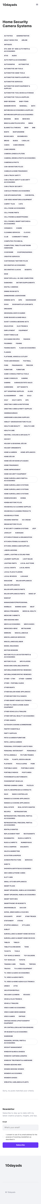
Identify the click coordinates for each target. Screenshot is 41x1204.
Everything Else (11, 335)
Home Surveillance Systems (16, 485)
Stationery (9, 921)
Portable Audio (10, 768)
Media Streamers (11, 611)
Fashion (26, 339)
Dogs (6, 304)
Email (5, 1122)
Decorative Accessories (14, 265)
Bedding (7, 119)
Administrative (22, 36)
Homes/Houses (10, 498)
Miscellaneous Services (14, 637)
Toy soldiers (29, 955)
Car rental (29, 195)
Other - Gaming (25, 679)
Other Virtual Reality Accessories (19, 716)
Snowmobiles (10, 908)
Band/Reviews (10, 106)
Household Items (11, 515)
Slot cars (8, 877)
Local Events (10, 568)
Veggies (26, 994)
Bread (6, 140)
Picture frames (27, 755)
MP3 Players (25, 661)
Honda (23, 498)
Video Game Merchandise (15, 1012)
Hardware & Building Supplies (16, 417)
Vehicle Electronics (13, 999)
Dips (20, 300)
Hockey (7, 439)
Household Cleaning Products (17, 511)
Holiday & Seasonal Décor (15, 443)
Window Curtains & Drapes (15, 1056)
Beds (17, 119)
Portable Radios (11, 772)
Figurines (8, 343)
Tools (17, 951)
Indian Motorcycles (13, 524)
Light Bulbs (28, 559)
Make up (32, 594)
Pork (33, 764)
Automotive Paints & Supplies (16, 77)
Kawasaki (19, 533)
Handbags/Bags (10, 413)
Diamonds (8, 283)
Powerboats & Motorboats (15, 777)
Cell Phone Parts (11, 212)
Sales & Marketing (12, 851)
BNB (33, 127)
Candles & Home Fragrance (16, 171)
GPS (27, 400)
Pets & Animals (10, 755)
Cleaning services (12, 232)
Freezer (29, 365)
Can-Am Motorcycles (13, 167)
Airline (24, 40)
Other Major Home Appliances (17, 692)
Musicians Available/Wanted (16, 666)
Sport (18, 916)
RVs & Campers (10, 847)
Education (8, 326)
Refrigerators (20, 811)
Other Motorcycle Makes (15, 696)
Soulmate (8, 916)
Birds (30, 123)
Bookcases (9, 136)
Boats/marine (18, 132)
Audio (14, 55)
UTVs (15, 986)
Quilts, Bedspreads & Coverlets (17, 790)
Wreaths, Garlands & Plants (16, 1082)
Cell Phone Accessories (14, 208)
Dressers (8, 309)
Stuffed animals (11, 925)
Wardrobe (8, 1036)
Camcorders (18, 145)
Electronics (22, 326)
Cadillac (26, 140)
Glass (30, 391)
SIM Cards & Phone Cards (14, 873)
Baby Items (23, 101)
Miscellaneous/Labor (13, 641)
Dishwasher (31, 300)
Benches (26, 119)
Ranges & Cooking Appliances (17, 798)
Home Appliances (28, 452)
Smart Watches (11, 899)
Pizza (6, 759)
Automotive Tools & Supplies (16, 97)
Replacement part (12, 834)
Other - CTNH (9, 679)
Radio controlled (20, 794)
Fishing (19, 343)
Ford (6, 365)
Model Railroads (11, 646)
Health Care (9, 430)
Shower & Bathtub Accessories (17, 868)
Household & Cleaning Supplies (17, 507)
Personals (31, 751)
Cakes (6, 145)
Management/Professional (16, 602)
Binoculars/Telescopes (14, 123)
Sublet (7, 929)
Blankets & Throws (12, 127)
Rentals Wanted (11, 829)
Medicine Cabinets (12, 615)
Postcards (26, 772)
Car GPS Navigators (12, 195)
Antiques (8, 44)
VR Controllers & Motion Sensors (18, 1027)
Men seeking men (11, 620)
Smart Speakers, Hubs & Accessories (20, 890)
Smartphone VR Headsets (15, 903)
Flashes (7, 352)
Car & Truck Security (13, 186)
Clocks (27, 232)
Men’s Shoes (29, 624)
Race (6, 794)
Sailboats (24, 847)
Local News (24, 568)
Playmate (8, 764)
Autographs (9, 64)
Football (27, 361)
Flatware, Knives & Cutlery (16, 356)
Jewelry (7, 533)
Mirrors (7, 633)
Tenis (26, 947)
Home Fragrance (11, 465)
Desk (6, 274)
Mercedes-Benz (10, 628)
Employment (9, 330)
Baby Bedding (9, 101)
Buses (15, 140)
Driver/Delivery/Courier (14, 313)
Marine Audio (20, 607)
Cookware (8, 252)
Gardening (8, 387)
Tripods (32, 964)
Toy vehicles (9, 960)
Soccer (23, 908)
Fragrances (17, 365)
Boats (6, 132)
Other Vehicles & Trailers (15, 711)
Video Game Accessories (14, 1007)
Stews (20, 921)
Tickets (7, 951)
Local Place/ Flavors (13, 572)
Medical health (29, 611)
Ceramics (8, 228)
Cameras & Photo (11, 162)
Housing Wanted (11, 520)
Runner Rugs (26, 842)
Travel (22, 964)
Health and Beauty (12, 426)
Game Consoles (11, 378)
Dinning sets (9, 300)
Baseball (23, 106)
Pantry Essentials (12, 729)
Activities (8, 36)
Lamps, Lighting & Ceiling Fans (17, 554)
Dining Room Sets (11, 291)
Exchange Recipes (12, 339)
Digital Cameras (11, 287)
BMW (26, 127)
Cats (21, 204)
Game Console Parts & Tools (16, 374)
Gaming (24, 378)
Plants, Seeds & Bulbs (21, 759)
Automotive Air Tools (13, 69)
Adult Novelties (11, 40)
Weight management (13, 1047)
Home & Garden (10, 452)
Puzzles (30, 785)
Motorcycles (10, 661)
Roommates (9, 838)
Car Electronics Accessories (17, 191)
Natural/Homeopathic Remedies (17, 670)
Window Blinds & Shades (14, 1052)
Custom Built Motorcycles (16, 261)
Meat (32, 607)
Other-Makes (10, 720)
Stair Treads (30, 916)
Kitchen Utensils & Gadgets (16, 541)
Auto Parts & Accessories (15, 60)
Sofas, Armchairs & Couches (16, 912)
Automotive (23, 64)
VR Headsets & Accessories (15, 1032)
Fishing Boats (10, 348)
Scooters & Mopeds (12, 855)
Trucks (7, 968)
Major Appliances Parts (14, 589)
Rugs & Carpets (24, 838)
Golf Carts (17, 400)
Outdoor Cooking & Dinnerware (17, 725)
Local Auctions (27, 563)
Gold (29, 395)
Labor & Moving (10, 550)
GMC (21, 395)
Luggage (24, 576)
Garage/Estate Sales (23, 382)
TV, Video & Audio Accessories (17, 973)
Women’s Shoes (10, 1078)
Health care (29, 426)
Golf (6, 400)
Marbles (7, 607)
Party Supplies (10, 733)
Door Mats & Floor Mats (22, 304)
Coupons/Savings (24, 252)
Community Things (20, 237)
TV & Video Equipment (23, 968)
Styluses (26, 925)
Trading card (10, 964)
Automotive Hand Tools (14, 73)
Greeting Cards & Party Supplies (18, 409)
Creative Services (12, 256)
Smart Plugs (9, 886)
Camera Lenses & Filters (14, 154)
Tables (7, 942)
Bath (33, 106)
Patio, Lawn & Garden (13, 742)
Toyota (22, 960)
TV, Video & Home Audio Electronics (19, 981)
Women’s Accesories (13, 1073)
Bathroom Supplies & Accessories (18, 114)
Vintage (22, 1016)
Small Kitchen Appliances (15, 882)
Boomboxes (22, 136)
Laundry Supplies (11, 559)
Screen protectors (12, 860)
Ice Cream (26, 520)
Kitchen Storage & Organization (18, 537)
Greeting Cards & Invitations (16, 404)
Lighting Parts (10, 563)
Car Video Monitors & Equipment (18, 199)
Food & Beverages (11, 361)
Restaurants (29, 834)
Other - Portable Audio (14, 683)
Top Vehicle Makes (12, 955)
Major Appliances (24, 581)
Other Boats (9, 687)
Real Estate (9, 807)
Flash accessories (27, 348)
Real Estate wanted (26, 807)
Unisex (7, 986)
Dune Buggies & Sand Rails (15, 317)
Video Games (9, 1016)
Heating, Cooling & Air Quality (17, 435)
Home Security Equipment (15, 474)
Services (28, 860)
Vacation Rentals (11, 990)
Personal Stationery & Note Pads (18, 746)
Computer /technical (13, 241)
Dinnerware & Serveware (15, 296)
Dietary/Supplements (25, 283)
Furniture (8, 369)
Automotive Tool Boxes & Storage (19, 93)
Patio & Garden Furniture (14, 738)
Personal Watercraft (13, 751)
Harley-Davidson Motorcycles (17, 422)
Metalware (26, 628)
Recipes (7, 811)
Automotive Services (13, 82)
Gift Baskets (22, 387)
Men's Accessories (12, 624)
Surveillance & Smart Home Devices (19, 934)
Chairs (19, 228)
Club (6, 237)
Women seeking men (12, 1065)
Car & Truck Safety (12, 175)
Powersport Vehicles (13, 781)
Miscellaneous (21, 633)
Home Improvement (12, 469)
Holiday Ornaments (12, 448)
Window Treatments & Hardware (18, 1060)
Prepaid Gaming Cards (13, 785)
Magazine (8, 581)
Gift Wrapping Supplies (14, 391)
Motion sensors (11, 650)
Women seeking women (14, 1069)
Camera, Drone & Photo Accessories (19, 158)
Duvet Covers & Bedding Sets (16, 322)
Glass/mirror (10, 395)
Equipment (23, 330)
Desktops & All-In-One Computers (18, 278)
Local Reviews (10, 576)
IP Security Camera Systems (16, 528)
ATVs (6, 55)
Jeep (34, 528)
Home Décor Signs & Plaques (16, 461)
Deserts (28, 269)
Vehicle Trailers (11, 1003)
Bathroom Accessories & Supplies (18, 110)
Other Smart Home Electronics (17, 700)
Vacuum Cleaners (11, 994)
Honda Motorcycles (13, 502)
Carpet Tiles (9, 204)
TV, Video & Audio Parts (13, 977)
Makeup (7, 598)
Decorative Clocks (12, 269)
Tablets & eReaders (12, 947)
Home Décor (9, 456)
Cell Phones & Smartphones (16, 217)
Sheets (7, 864)
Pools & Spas (21, 764)
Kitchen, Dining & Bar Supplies (16, 546)
